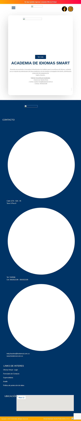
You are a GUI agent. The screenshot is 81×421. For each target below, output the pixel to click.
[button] (13, 8)
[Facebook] (64, 9)
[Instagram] (70, 9)
